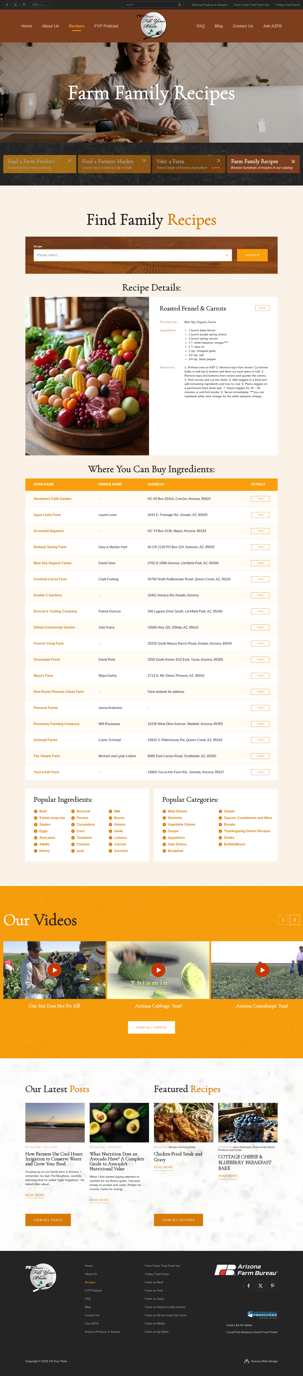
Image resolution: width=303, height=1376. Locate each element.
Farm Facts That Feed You (251, 4)
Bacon (119, 818)
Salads (229, 811)
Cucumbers (86, 824)
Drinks (229, 837)
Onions (120, 824)
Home (26, 26)
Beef (43, 811)
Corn (81, 831)
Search (252, 255)
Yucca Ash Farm (46, 772)
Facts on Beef (154, 1282)
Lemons (120, 837)
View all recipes (178, 1220)
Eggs (43, 831)
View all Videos (151, 1027)
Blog (219, 26)
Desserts (175, 818)
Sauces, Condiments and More (248, 818)
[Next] (295, 920)
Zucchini (121, 851)
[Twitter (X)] (15, 4)
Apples (44, 824)
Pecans (82, 818)
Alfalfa (44, 844)
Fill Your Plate (58, 1361)
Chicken (83, 844)
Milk (117, 811)
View (260, 499)
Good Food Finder (266, 1332)
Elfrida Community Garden (54, 627)
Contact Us (243, 26)
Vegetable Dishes (181, 824)
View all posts (48, 1220)
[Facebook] (6, 4)
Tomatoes (84, 837)
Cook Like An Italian (239, 1325)
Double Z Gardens (48, 595)
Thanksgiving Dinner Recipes (247, 831)
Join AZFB (272, 26)
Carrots (120, 844)
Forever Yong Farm (49, 643)
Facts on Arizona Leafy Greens (165, 1307)
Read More (35, 1195)
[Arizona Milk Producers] (262, 1314)
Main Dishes (177, 811)
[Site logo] (41, 1298)
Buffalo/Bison (234, 844)
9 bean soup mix (52, 818)
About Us (50, 26)
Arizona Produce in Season (209, 4)
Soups (173, 831)
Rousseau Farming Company (57, 724)
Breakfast (175, 851)
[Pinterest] (24, 4)
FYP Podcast (106, 26)
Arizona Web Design (264, 1361)
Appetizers (176, 837)
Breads (229, 824)
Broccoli (83, 811)
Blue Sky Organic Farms (53, 563)
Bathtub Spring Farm (50, 547)
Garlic (118, 831)
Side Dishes (177, 844)
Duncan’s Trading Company (55, 611)
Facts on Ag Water (157, 1331)
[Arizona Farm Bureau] (40, 4)
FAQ (201, 26)
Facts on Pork (154, 1290)
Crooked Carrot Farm (50, 579)
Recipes (77, 26)
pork (80, 851)
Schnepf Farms (46, 740)
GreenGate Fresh (47, 659)
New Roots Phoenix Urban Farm (59, 691)
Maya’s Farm (43, 675)
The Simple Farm (47, 756)
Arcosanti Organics (49, 531)
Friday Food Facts (288, 4)
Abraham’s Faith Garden (53, 499)
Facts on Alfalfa (155, 1323)
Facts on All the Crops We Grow (166, 1315)
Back (262, 308)
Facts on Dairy (154, 1298)
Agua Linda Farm (47, 515)
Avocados (47, 837)
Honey (44, 851)
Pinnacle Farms (46, 708)
